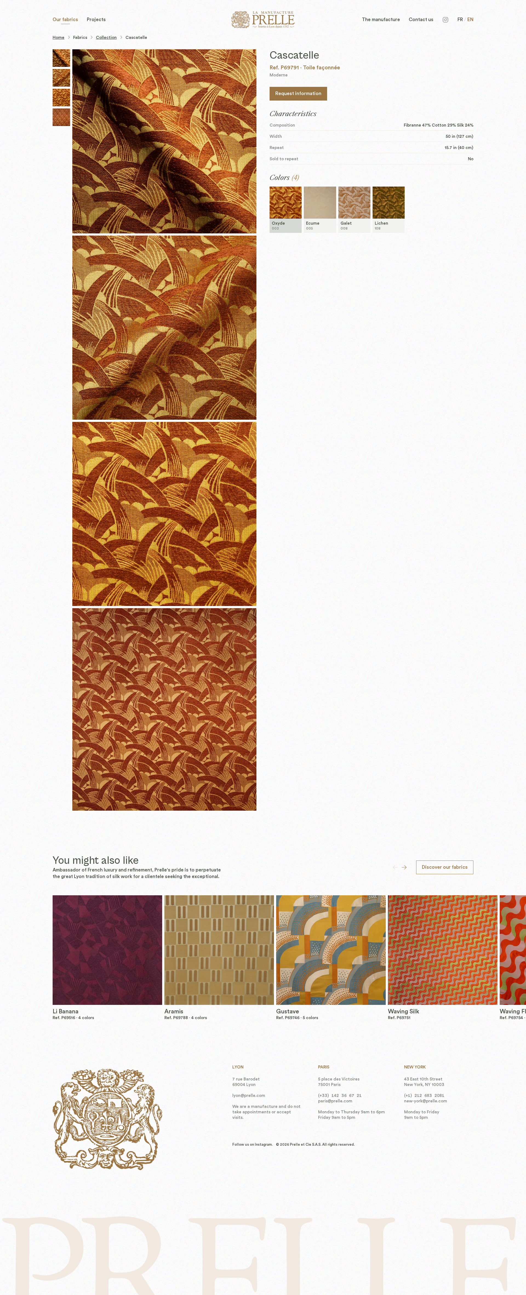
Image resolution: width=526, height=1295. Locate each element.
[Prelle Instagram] (445, 19)
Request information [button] (298, 93)
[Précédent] (395, 867)
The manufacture (381, 19)
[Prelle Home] (263, 19)
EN (470, 19)
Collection (106, 38)
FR (460, 19)
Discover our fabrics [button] (445, 867)
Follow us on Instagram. (252, 1144)
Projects (96, 19)
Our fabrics (65, 19)
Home (58, 38)
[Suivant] (404, 867)
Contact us (421, 19)
